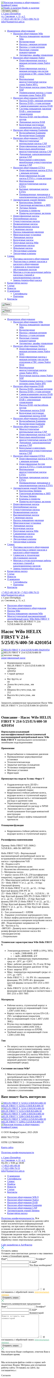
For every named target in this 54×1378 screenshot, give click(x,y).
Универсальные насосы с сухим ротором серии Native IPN (35, 94)
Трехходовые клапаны (24, 253)
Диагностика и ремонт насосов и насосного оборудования (30, 262)
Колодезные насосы (23, 240)
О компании (13, 291)
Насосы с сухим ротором (32, 47)
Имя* (4, 1259)
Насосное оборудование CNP (28, 138)
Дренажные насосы (23, 237)
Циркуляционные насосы (26, 216)
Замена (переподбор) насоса (27, 280)
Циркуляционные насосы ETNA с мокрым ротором (35, 171)
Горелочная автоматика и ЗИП (35, 205)
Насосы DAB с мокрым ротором (35, 100)
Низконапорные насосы (25, 224)
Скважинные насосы (24, 245)
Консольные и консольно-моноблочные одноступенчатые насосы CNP (35, 162)
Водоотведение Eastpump (32, 135)
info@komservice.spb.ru (12, 21)
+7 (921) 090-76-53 (29, 19)
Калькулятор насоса (17, 283)
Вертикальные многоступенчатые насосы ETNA (32, 184)
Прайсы (11, 1184)
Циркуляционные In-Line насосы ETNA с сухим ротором (35, 177)
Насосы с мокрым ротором (33, 44)
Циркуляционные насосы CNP (35, 146)
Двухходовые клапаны (24, 250)
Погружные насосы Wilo (25, 242)
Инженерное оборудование (21, 31)
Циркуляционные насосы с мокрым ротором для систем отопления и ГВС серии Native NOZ (35, 72)
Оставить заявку (10, 11)
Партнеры (18, 296)
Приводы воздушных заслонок (35, 213)
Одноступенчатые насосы (26, 221)
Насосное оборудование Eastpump (30, 130)
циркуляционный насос (13, 658)
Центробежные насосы (25, 218)
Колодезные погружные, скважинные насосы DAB (32, 126)
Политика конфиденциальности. (18, 1218)
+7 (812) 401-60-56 (10, 1165)
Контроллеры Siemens (30, 202)
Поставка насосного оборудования (31, 258)
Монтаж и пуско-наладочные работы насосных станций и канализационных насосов (32, 275)
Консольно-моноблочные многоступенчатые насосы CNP (35, 150)
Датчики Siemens (28, 208)
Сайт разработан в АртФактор (16, 1245)
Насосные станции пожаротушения (29, 51)
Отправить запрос (10, 1298)
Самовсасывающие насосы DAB (36, 106)
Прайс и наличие (30, 8)
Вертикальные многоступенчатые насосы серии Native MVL (32, 82)
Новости (11, 288)
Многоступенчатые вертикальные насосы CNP (33, 142)
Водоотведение (27, 41)
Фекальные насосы (23, 248)
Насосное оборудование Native (29, 57)
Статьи (10, 285)
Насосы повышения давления (28, 232)
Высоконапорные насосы (26, 226)
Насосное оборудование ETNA (29, 167)
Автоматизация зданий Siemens (29, 200)
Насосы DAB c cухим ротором (35, 103)
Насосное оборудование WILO (23, 1197)
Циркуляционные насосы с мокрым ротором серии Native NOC (34, 63)
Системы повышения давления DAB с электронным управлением (35, 111)
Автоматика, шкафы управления (36, 55)
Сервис (11, 256)
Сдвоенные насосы (23, 229)
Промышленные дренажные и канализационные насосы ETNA (36, 195)
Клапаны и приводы (29, 210)
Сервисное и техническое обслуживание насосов (26, 268)
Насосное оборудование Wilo (28, 33)
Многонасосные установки (27, 234)
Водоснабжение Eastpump (32, 133)
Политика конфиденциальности (17, 1152)
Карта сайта (7, 1147)
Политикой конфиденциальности (34, 1370)
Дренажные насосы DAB (32, 122)
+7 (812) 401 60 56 (10, 19)
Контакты (12, 299)
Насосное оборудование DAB (28, 98)
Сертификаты (20, 293)
